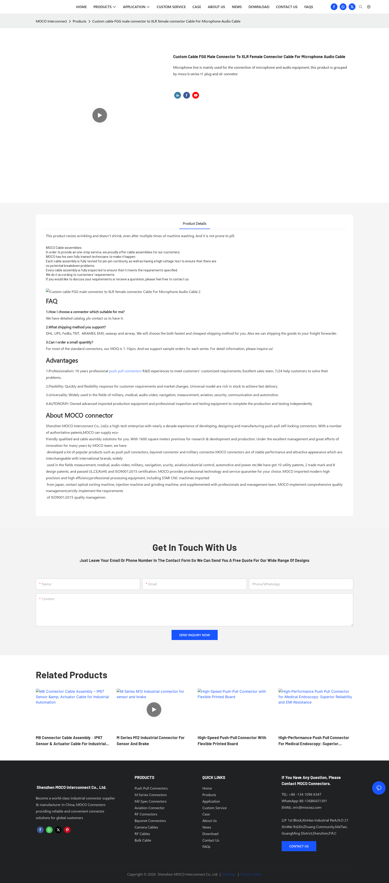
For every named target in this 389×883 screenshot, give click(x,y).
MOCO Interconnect (51, 21)
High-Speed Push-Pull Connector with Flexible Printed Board (232, 740)
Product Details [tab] (194, 223)
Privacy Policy (251, 874)
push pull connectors (125, 370)
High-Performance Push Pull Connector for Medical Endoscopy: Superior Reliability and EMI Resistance (313, 741)
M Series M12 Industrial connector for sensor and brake (151, 740)
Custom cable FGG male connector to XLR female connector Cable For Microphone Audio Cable (166, 21)
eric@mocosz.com (307, 807)
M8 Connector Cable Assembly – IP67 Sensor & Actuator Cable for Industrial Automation (71, 741)
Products (79, 21)
